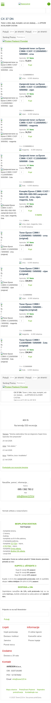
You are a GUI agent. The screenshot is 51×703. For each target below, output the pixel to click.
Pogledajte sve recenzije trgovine (15, 467)
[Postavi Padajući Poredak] (15, 41)
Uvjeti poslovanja (11, 632)
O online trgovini (35, 632)
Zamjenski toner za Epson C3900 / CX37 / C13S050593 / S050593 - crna (33, 51)
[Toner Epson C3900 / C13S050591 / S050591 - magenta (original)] (9, 310)
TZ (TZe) (14, 544)
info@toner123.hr (19, 679)
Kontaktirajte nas (31, 692)
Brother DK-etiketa (18, 551)
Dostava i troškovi (11, 636)
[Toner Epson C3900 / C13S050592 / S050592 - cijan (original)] (9, 274)
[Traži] (48, 10)
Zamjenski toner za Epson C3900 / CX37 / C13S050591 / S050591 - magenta (33, 123)
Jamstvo (7, 640)
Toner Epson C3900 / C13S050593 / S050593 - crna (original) (33, 235)
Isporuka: (23, 58)
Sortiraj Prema (9, 37)
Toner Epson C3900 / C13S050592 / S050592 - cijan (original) (33, 271)
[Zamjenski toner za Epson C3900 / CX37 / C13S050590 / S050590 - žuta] (9, 161)
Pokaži (6, 32)
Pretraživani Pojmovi (27, 690)
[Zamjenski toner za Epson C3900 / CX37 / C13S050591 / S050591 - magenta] (9, 126)
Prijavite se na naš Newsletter (14, 610)
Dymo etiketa (16, 549)
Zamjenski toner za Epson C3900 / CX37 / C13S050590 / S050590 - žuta (33, 158)
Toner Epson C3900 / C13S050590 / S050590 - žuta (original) (33, 343)
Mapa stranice (11, 690)
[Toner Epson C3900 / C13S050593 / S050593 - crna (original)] (9, 238)
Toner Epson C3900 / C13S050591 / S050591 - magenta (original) (30, 307)
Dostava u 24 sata (11, 656)
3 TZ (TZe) (7, 546)
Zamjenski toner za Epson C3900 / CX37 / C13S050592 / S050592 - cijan (33, 87)
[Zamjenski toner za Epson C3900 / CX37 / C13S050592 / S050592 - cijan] (9, 90)
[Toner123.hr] (24, 4)
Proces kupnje (34, 640)
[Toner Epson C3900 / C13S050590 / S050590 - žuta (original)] (9, 346)
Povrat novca (9, 645)
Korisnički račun (35, 636)
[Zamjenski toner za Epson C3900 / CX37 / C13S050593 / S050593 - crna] (9, 54)
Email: (9, 679)
